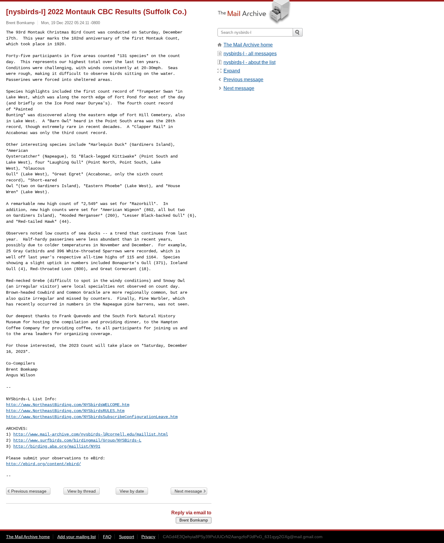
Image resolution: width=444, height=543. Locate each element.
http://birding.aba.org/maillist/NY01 (56, 446)
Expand (232, 70)
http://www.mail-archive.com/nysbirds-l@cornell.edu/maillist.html (90, 434)
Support (126, 536)
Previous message (29, 491)
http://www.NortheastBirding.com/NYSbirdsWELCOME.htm (67, 404)
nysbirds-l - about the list (249, 62)
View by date (132, 491)
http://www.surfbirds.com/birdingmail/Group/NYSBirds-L (77, 440)
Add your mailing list (76, 536)
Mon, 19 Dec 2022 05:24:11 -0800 (70, 23)
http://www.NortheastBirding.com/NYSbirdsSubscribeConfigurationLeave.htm (92, 416)
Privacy (148, 536)
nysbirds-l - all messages (250, 53)
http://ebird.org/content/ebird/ (43, 464)
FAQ (107, 536)
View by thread (81, 491)
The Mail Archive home (248, 44)
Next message (188, 491)
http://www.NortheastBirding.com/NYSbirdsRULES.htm (65, 410)
